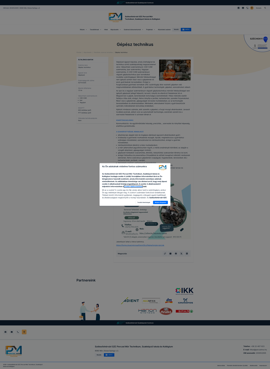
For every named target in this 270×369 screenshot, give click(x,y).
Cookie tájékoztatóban (133, 186)
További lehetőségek (143, 202)
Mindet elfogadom (160, 202)
